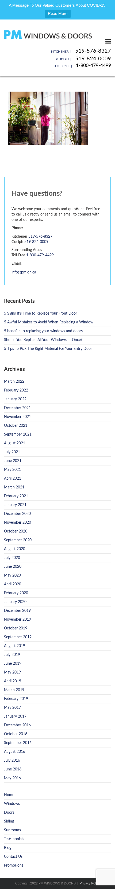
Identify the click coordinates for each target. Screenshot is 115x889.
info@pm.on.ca (23, 272)
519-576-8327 (93, 51)
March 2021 (14, 487)
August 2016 (14, 752)
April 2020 (12, 584)
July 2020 (12, 558)
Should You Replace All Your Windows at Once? (43, 340)
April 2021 (12, 478)
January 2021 (15, 505)
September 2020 (18, 540)
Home (9, 795)
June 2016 (12, 769)
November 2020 (17, 522)
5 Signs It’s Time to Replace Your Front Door (40, 313)
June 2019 (12, 663)
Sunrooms (12, 830)
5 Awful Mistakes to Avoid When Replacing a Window (48, 322)
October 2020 (15, 531)
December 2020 (17, 514)
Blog (7, 848)
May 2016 (12, 778)
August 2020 (14, 549)
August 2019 (14, 646)
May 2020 (12, 575)
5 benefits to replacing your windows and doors (43, 331)
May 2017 (12, 708)
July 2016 (12, 760)
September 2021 (18, 434)
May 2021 (12, 470)
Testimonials (14, 839)
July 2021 (12, 452)
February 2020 (16, 593)
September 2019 (18, 637)
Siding (9, 821)
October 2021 (15, 426)
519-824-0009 (93, 58)
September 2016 (18, 743)
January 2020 (15, 602)
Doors (9, 812)
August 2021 (14, 443)
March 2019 (14, 690)
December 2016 (17, 725)
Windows (12, 804)
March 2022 (14, 381)
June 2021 (12, 461)
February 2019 (16, 699)
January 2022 (15, 399)
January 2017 (15, 716)
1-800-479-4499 (93, 65)
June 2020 (12, 567)
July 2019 (12, 655)
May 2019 (12, 672)
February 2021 (16, 496)
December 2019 (17, 611)
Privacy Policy (90, 883)
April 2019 (12, 681)
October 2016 (15, 734)
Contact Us (13, 857)
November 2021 (17, 417)
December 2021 (17, 408)
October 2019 (15, 628)
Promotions (13, 865)
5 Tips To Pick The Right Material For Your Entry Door (48, 349)
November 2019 (17, 619)
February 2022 (16, 390)
